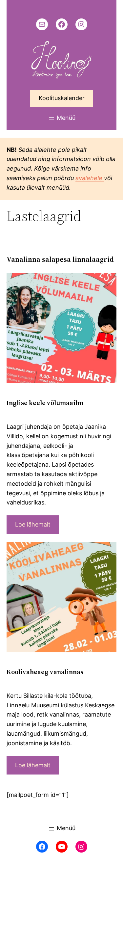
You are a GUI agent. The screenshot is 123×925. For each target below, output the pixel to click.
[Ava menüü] (61, 118)
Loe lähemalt (33, 524)
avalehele (89, 178)
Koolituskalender (62, 98)
